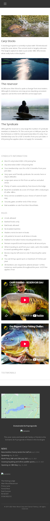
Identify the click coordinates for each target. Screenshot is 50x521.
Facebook (19, 513)
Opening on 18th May (9, 465)
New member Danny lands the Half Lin (16, 452)
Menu (5, 4)
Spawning (5, 455)
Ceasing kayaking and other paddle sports (18, 462)
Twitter (25, 513)
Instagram (30, 513)
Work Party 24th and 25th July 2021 (14, 458)
